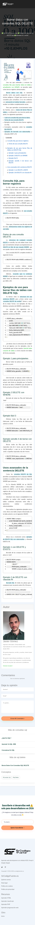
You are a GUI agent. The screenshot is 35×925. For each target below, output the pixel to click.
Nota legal (4, 883)
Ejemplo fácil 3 (13, 158)
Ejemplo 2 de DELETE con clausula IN (20, 172)
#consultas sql (6, 777)
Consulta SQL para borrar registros (17, 141)
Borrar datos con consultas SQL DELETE (15, 765)
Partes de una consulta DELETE (18, 144)
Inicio (3, 916)
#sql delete (16, 777)
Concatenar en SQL (8, 750)
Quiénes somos (6, 879)
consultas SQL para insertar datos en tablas (17, 85)
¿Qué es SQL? (6, 738)
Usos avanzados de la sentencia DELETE (19, 167)
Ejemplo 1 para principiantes (17, 153)
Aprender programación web (9, 907)
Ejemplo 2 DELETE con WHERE (18, 155)
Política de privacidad (7, 889)
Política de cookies (7, 886)
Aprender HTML (6, 898)
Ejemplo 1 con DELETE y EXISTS (18, 170)
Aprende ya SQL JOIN (9, 744)
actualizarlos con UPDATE (11, 87)
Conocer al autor (7, 665)
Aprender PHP (5, 904)
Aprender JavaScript (7, 901)
